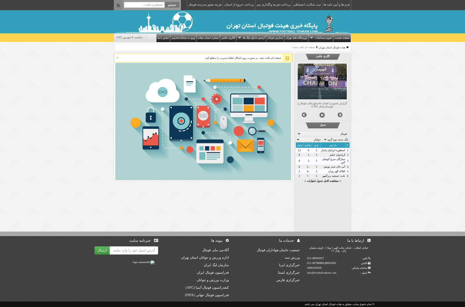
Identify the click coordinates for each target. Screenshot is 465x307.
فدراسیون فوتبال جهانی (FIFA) (207, 295)
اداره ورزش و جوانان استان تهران (205, 257)
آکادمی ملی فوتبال (215, 250)
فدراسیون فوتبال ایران (213, 272)
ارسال (102, 250)
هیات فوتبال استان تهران (332, 47)
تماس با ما (163, 37)
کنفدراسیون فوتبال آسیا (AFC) (207, 287)
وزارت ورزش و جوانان (213, 280)
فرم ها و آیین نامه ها (337, 4)
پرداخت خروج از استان (239, 4)
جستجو (172, 4)
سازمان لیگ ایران (216, 265)
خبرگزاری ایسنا (289, 272)
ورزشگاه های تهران (296, 37)
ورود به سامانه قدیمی (183, 37)
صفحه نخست (341, 37)
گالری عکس (228, 37)
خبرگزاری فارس (288, 280)
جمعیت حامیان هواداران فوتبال (278, 250)
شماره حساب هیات (208, 37)
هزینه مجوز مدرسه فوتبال (205, 4)
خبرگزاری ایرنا (289, 265)
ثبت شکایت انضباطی (307, 4)
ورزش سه (292, 257)
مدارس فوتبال (275, 37)
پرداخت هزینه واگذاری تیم (274, 4)
